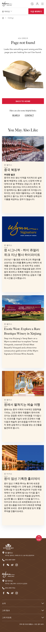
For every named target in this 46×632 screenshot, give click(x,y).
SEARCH (16, 115)
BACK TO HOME (23, 101)
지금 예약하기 (36, 11)
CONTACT (29, 115)
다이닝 (11, 18)
